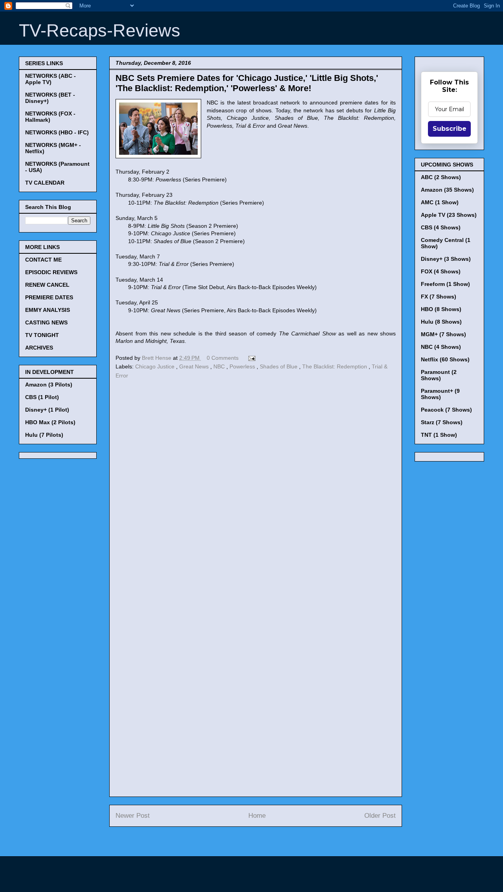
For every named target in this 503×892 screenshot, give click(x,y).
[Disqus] (256, 489)
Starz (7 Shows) (442, 422)
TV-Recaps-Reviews (99, 30)
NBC (219, 366)
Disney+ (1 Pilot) (47, 410)
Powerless (243, 366)
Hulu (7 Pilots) (44, 435)
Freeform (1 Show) (445, 284)
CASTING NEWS (46, 322)
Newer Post (133, 815)
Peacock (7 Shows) (446, 410)
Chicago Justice (155, 366)
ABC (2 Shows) (441, 177)
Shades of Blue (279, 366)
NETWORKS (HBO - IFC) (57, 132)
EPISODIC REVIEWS (51, 272)
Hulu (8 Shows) (441, 322)
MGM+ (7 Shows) (443, 334)
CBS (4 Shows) (441, 227)
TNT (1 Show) (439, 435)
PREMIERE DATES (49, 297)
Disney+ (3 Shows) (446, 259)
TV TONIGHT (42, 335)
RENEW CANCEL (47, 285)
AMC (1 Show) (440, 202)
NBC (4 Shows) (441, 347)
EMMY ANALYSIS (47, 310)
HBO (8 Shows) (441, 309)
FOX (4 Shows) (441, 271)
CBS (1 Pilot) (42, 397)
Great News (194, 366)
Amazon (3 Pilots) (48, 384)
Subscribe (449, 128)
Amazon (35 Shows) (447, 190)
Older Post (380, 815)
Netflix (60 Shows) (445, 359)
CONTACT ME (43, 259)
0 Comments (223, 358)
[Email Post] (250, 358)
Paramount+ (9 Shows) (440, 394)
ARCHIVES (39, 347)
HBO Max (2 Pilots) (50, 422)
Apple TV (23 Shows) (449, 215)
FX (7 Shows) (438, 296)
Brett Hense (157, 358)
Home (257, 815)
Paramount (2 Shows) (439, 375)
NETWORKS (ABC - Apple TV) (50, 79)
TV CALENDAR (44, 182)
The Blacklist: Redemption (335, 366)
